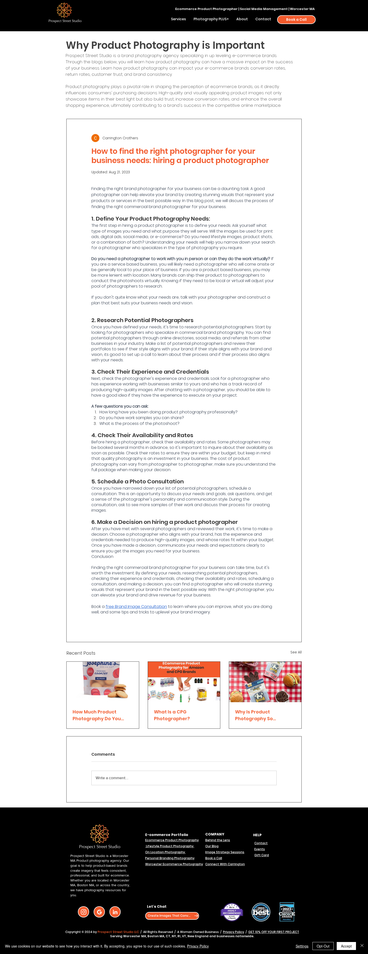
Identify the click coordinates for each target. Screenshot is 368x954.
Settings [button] (302, 945)
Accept (346, 945)
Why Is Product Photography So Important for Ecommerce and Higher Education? (263, 715)
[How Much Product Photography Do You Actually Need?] (103, 682)
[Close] (362, 946)
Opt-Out (323, 945)
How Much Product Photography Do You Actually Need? (97, 715)
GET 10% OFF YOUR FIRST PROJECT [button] (273, 932)
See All (296, 652)
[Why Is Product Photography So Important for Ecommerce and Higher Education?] (265, 682)
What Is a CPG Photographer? (172, 715)
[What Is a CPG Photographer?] (184, 682)
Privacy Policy (233, 932)
